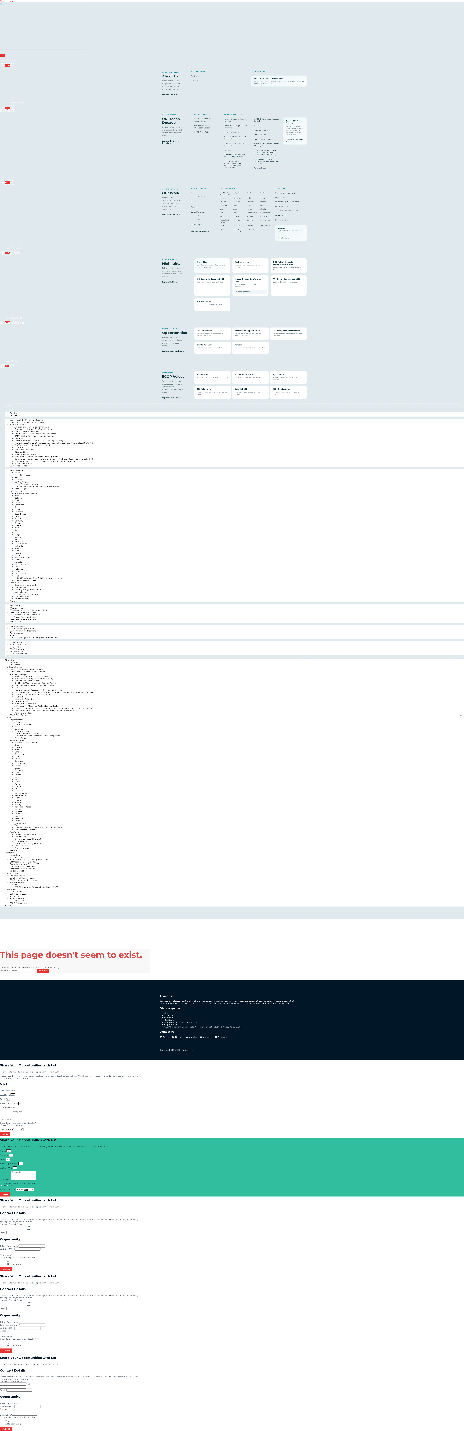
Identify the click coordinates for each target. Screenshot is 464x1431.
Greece (250, 205)
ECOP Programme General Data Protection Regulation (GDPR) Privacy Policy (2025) (202, 1027)
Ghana (236, 205)
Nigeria (236, 216)
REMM (197, 219)
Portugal (263, 216)
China (262, 198)
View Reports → (285, 238)
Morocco (237, 213)
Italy (221, 209)
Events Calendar (17, 633)
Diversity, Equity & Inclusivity (287, 202)
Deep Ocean (280, 197)
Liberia (263, 209)
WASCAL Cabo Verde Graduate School (266, 120)
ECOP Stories (16, 642)
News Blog (15, 605)
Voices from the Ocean (25, 617)
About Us (9, 411)
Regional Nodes (198, 188)
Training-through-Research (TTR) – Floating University (234, 156)
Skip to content (7, 1)
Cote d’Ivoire (238, 202)
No (10, 1186)
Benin (249, 192)
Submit (6, 1269)
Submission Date (8, 1189)
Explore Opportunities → (173, 351)
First (28, 1227)
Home (167, 1013)
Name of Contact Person (12, 1224)
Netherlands (265, 213)
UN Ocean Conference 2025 (23, 612)
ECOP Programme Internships (23, 631)
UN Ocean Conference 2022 (23, 619)
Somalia (250, 220)
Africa (193, 193)
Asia (192, 202)
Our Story (195, 76)
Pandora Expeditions (262, 168)
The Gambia (265, 226)
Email (3, 1099)
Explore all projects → (294, 140)
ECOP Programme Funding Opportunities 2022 (36, 638)
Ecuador (250, 202)
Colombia (224, 202)
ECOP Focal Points (202, 132)
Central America (197, 212)
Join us (8, 656)
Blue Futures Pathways (263, 139)
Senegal (236, 220)
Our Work (9, 468)
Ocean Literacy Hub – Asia (288, 210)
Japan (235, 209)
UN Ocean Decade (13, 418)
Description (5, 1119)
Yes (4, 1125)
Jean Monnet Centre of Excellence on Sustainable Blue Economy (266, 161)
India (262, 205)
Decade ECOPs (17, 651)
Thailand (250, 226)
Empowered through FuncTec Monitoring (235, 127)
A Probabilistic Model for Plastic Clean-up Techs (266, 145)
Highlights (9, 603)
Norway (250, 216)
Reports (13, 850)
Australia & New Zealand (225, 193)
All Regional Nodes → (200, 231)
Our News (169, 1020)
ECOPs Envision (17, 649)
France (263, 202)
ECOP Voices (10, 640)
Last (28, 1230)
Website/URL (6, 1107)
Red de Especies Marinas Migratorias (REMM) (40, 486)
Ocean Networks (17, 626)
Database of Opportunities (22, 628)
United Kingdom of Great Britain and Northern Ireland (39, 578)
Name (3, 1151)
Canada (223, 198)
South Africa (265, 220)
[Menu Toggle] (2, 55)
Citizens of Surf (260, 135)
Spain (222, 226)
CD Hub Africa (200, 197)
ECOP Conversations (19, 644)
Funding (13, 885)
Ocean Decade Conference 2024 (25, 615)
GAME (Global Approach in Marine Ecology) (234, 144)
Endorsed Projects (232, 114)
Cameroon (237, 198)
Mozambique (252, 213)
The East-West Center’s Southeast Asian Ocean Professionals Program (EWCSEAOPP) (233, 164)
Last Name (5, 1095)
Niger (222, 216)
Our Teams (195, 80)
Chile (249, 198)
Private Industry (282, 220)
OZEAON (227, 150)
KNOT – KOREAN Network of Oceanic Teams (235, 138)
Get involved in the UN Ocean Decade (202, 126)
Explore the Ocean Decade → (170, 142)
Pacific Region (197, 225)
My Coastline (15, 647)
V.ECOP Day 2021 (17, 871)
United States (252, 229)
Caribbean (195, 207)
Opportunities (11, 624)
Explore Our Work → (171, 214)
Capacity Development (285, 193)
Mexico (223, 213)
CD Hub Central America (204, 216)
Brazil (262, 192)
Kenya (249, 209)
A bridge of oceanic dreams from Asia (235, 120)
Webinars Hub (16, 608)
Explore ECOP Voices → (172, 398)
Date (2, 1129)
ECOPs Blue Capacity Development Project (30, 610)
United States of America (25, 580)
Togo (222, 229)
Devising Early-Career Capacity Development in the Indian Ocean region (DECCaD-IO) (266, 152)
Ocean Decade (201, 114)
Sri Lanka (236, 226)
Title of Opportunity (9, 1103)
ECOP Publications (18, 654)
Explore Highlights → (171, 282)
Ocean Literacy (281, 206)
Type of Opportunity (10, 1325)
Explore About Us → (171, 95)
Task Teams (280, 188)
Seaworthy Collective (262, 130)
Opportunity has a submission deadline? (18, 1123)
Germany (223, 205)
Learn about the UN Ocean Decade (202, 120)
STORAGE (258, 126)
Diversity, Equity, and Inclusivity (28, 589)
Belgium (236, 192)
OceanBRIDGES (282, 215)
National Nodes (227, 188)
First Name (5, 1091)
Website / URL (7, 1249)
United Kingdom (237, 230)
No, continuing (15, 1125)
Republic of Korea (224, 221)
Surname (4, 1155)
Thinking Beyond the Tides (234, 132)
